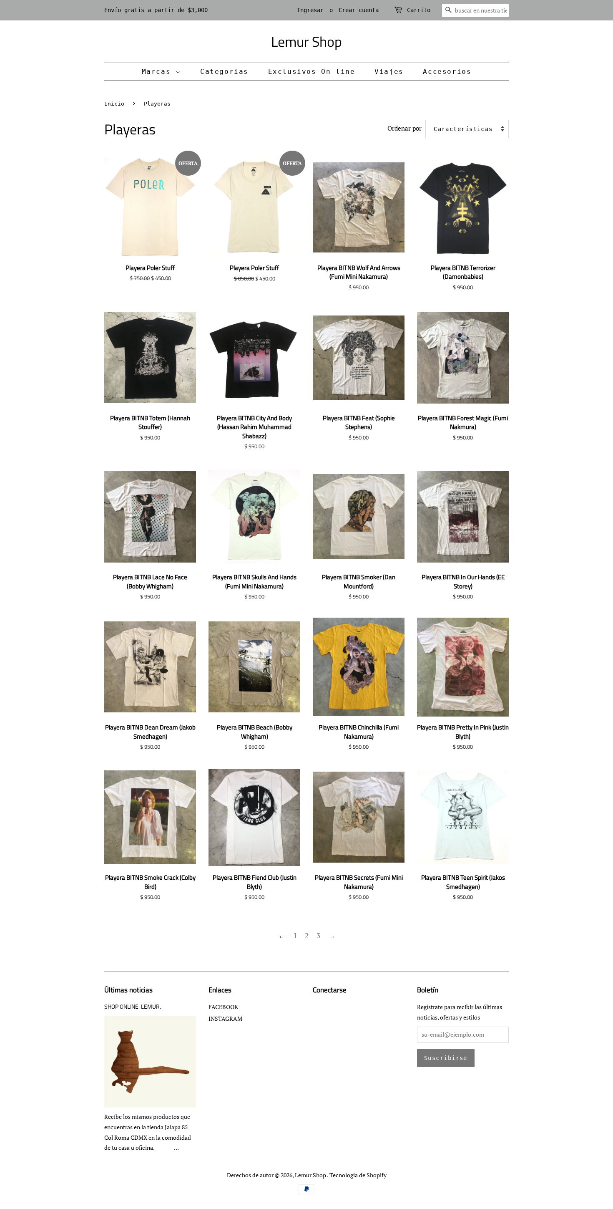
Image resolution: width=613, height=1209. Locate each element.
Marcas (159, 72)
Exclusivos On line (311, 72)
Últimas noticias (128, 989)
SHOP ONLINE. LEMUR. (132, 1006)
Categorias (224, 72)
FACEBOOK (223, 1007)
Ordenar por (404, 128)
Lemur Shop (306, 41)
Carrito (418, 10)
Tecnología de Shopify (358, 1175)
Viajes (389, 72)
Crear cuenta (359, 10)
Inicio (114, 104)
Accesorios (447, 72)
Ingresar (310, 10)
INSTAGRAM (225, 1018)
